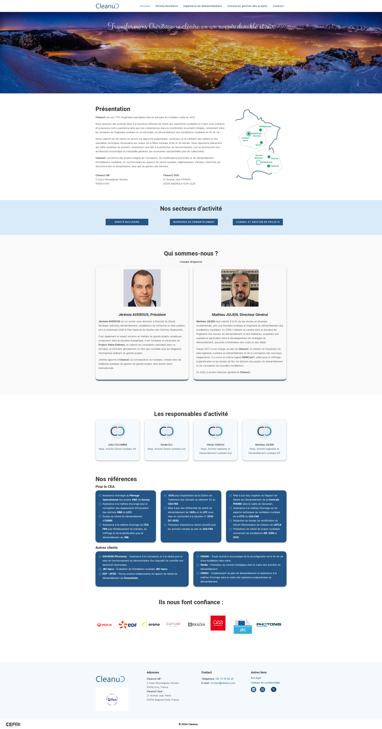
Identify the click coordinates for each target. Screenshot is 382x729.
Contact (278, 5)
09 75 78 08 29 (225, 678)
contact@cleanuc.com (223, 682)
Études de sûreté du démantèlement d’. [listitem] (122, 518)
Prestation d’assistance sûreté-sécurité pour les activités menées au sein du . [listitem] (192, 526)
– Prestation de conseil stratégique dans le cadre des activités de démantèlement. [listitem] (240, 566)
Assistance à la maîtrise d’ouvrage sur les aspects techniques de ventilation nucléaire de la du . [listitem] (256, 512)
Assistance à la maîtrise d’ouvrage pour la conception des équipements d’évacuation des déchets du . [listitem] (126, 508)
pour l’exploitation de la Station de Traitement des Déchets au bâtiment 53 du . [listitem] (191, 499)
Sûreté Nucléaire (166, 5)
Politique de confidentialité (265, 682)
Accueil (145, 5)
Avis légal (256, 677)
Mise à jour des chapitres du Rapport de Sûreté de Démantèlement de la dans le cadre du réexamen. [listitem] (256, 499)
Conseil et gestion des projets (248, 5)
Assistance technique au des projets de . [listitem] (126, 497)
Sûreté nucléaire (127, 222)
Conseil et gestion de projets (258, 222)
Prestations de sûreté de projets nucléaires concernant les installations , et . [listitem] (256, 533)
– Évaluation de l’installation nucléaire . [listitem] (135, 568)
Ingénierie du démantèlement (202, 5)
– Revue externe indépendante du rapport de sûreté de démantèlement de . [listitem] (140, 575)
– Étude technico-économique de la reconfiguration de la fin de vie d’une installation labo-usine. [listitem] (241, 558)
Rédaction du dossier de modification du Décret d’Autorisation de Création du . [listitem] (257, 522)
